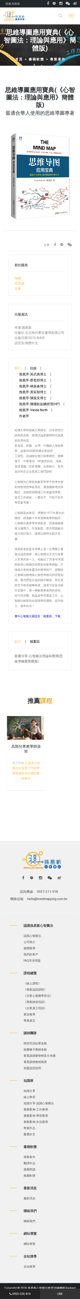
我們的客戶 (31, 954)
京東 (18, 289)
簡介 (18, 368)
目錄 (33, 368)
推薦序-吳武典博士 (33, 374)
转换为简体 (13, 3)
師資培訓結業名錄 (35, 1043)
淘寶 (18, 278)
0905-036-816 (21, 1293)
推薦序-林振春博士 (33, 386)
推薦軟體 (29, 1175)
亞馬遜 (19, 283)
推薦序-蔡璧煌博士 (33, 380)
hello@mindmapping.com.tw (47, 899)
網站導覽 (29, 1243)
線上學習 (29, 1097)
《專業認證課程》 (35, 989)
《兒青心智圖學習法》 (38, 995)
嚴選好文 (29, 1134)
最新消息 (29, 1198)
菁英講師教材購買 (35, 1062)
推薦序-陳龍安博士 (33, 398)
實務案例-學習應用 (36, 1115)
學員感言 (29, 1020)
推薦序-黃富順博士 (33, 392)
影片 (18, 641)
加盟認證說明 (32, 1068)
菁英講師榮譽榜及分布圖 (40, 1055)
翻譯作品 (29, 1163)
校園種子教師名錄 (35, 1049)
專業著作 (58, 59)
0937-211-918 (47, 892)
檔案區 (35, 641)
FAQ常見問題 (32, 960)
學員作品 (29, 1128)
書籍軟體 (36, 59)
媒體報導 (29, 948)
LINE (60, 1293)
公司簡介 (29, 942)
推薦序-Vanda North (33, 410)
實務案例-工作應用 (36, 1109)
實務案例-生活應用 (36, 1121)
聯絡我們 (29, 1221)
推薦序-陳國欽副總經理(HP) (39, 404)
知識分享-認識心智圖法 (39, 1103)
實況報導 (29, 1014)
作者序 (24, 416)
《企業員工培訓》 (35, 1008)
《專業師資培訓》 (35, 1002)
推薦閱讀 (29, 1169)
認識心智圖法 (32, 935)
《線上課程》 (32, 983)
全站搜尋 (29, 1266)
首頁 (19, 59)
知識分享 (29, 1090)
